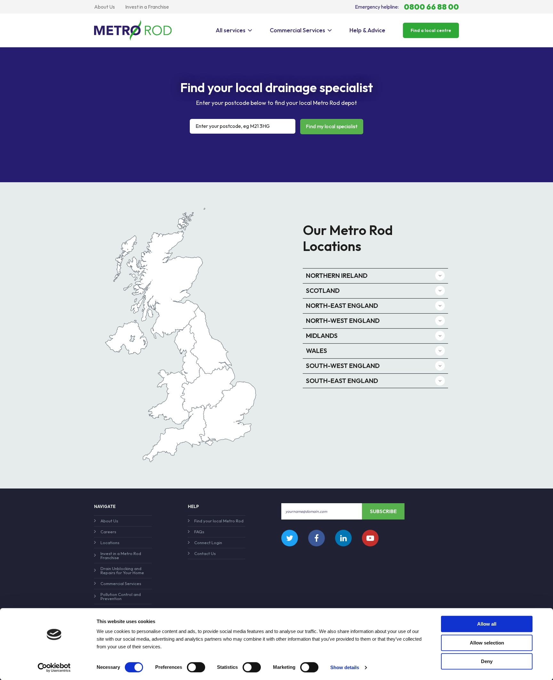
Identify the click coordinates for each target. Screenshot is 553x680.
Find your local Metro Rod (219, 520)
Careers (108, 531)
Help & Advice (367, 30)
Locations (109, 542)
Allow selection (487, 642)
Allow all (486, 624)
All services (230, 30)
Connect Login (208, 542)
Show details (344, 667)
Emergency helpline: (407, 7)
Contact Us (205, 553)
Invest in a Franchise (147, 7)
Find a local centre (431, 30)
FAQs (199, 531)
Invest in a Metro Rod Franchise (120, 555)
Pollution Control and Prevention (120, 596)
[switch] (196, 667)
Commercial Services (297, 30)
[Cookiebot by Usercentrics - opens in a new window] (54, 667)
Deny (487, 661)
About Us (104, 7)
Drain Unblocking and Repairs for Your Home (122, 570)
